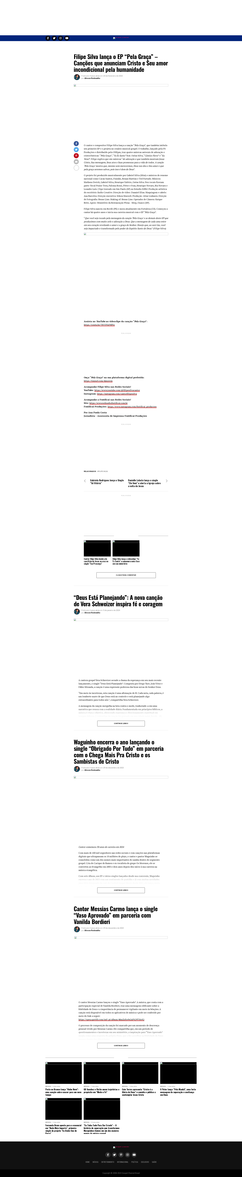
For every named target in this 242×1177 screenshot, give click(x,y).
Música (94, 44)
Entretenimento (107, 44)
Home (86, 44)
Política (135, 44)
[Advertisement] (121, 17)
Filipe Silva (103, 471)
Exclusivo (146, 44)
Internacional (122, 44)
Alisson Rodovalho (92, 78)
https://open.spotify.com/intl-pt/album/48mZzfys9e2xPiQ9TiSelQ (111, 1019)
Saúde (155, 44)
